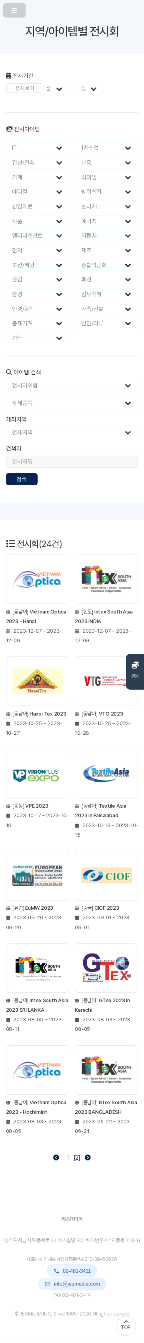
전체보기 (24, 87)
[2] (77, 1157)
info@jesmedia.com (77, 1284)
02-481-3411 (77, 1271)
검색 (21, 479)
